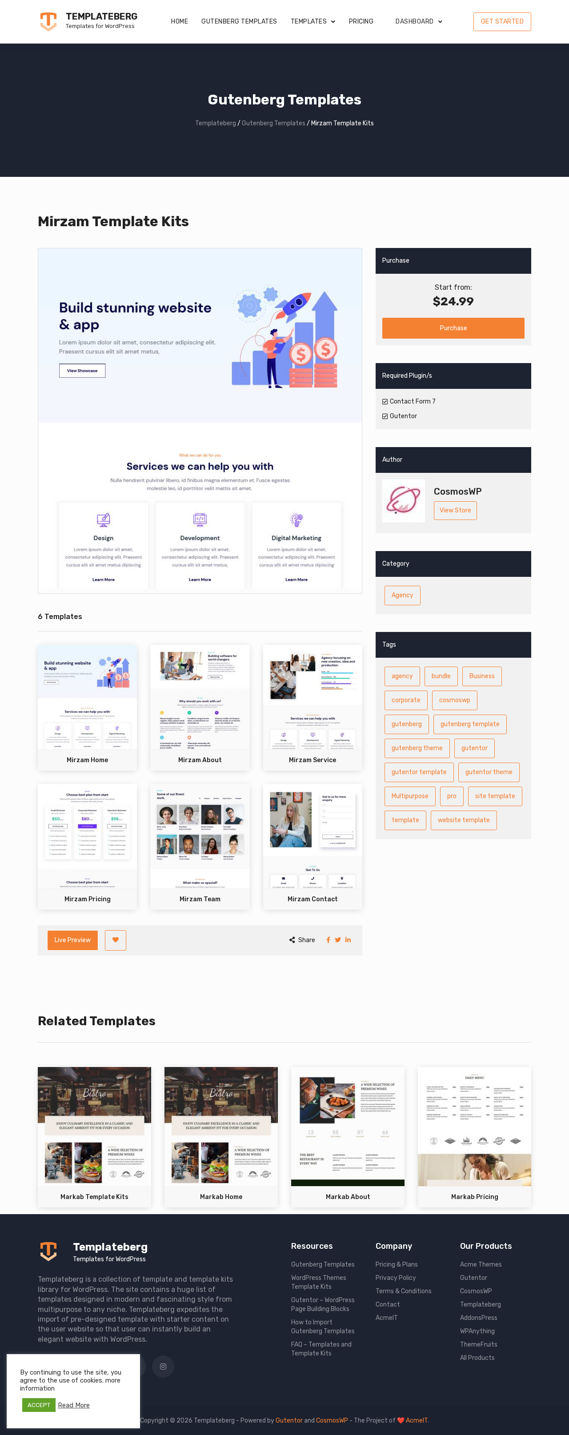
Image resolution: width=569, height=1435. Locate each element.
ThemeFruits (478, 1344)
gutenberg (407, 724)
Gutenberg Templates (239, 21)
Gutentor (473, 1278)
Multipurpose (410, 796)
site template (495, 796)
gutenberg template (470, 724)
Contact (388, 1304)
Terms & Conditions (404, 1291)
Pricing (361, 21)
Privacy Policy (396, 1278)
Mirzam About (200, 760)
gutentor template (419, 772)
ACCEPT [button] (39, 1405)
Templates (309, 21)
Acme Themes (481, 1264)
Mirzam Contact (313, 899)
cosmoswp (454, 700)
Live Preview (73, 940)
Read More (74, 1405)
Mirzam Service (312, 760)
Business (482, 676)
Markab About (348, 1197)
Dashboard (415, 21)
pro (452, 796)
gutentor (474, 748)
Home (179, 21)
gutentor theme (489, 772)
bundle (441, 676)
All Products (477, 1358)
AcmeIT (387, 1318)
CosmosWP (476, 1291)
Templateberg (101, 16)
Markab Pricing (474, 1197)
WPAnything (477, 1331)
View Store (455, 510)
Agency (402, 595)
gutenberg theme (417, 748)
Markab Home (221, 1197)
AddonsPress (478, 1318)
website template (464, 820)
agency (402, 676)
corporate (406, 700)
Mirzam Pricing (87, 899)
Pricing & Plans (397, 1264)
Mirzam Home (87, 760)
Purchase (453, 328)
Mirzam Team (200, 899)
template (405, 820)
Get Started (502, 21)
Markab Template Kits (94, 1197)
